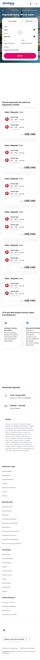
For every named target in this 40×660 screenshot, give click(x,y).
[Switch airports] (20, 32)
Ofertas (4, 492)
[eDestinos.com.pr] (4, 10)
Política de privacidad (27, 648)
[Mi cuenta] (30, 3)
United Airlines (6, 563)
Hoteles (4, 483)
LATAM (4, 579)
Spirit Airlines (6, 554)
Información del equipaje (10, 539)
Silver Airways (6, 583)
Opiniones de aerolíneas (10, 523)
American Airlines (7, 558)
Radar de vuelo (7, 511)
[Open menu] (36, 3)
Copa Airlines (6, 587)
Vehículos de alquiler (8, 487)
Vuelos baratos (7, 471)
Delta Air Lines (6, 575)
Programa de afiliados (9, 606)
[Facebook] (4, 630)
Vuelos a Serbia (15, 10)
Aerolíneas (5, 515)
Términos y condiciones (10, 648)
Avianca (4, 591)
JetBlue (4, 567)
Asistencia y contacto (9, 614)
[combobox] (18, 29)
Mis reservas (6, 610)
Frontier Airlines (7, 571)
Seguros (5, 496)
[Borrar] (34, 30)
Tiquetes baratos (8, 479)
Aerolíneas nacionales (9, 519)
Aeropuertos (6, 527)
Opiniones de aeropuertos (10, 531)
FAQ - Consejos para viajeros (11, 543)
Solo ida (29, 21)
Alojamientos (6, 475)
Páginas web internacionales (14, 639)
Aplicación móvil (7, 507)
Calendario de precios (9, 535)
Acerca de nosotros (8, 602)
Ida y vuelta (12, 21)
